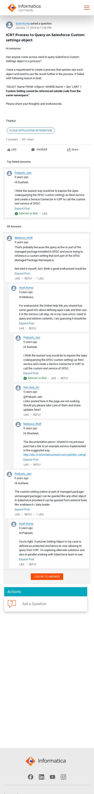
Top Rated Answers (19, 161)
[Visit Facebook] (30, 777)
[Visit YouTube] (52, 777)
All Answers (14, 226)
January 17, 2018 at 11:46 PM (33, 27)
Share (74, 149)
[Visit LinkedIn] (41, 777)
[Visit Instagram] (63, 777)
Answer (42, 149)
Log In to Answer (47, 576)
